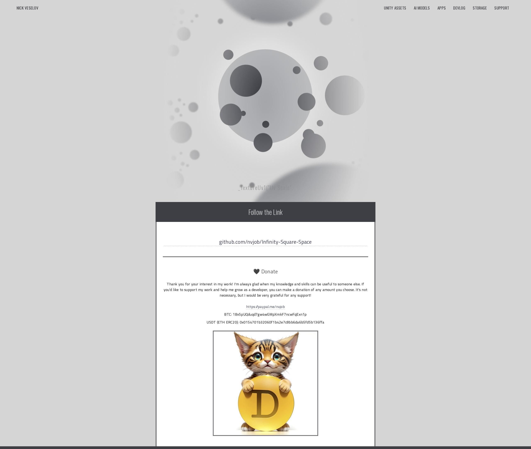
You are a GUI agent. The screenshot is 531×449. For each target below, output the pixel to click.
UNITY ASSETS (396, 8)
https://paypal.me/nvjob (265, 306)
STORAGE (481, 8)
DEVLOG (460, 8)
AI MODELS (423, 8)
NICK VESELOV (27, 8)
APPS (443, 8)
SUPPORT (503, 8)
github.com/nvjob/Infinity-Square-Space (265, 242)
